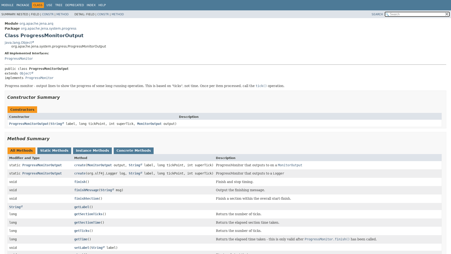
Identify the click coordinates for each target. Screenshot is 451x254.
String (56, 124)
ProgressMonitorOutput (29, 124)
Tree (58, 5)
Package (22, 5)
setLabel (81, 248)
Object (25, 73)
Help (102, 5)
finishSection (86, 198)
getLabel (81, 207)
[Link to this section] (63, 97)
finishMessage (86, 190)
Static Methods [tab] (54, 150)
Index (91, 5)
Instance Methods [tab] (92, 150)
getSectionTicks (88, 214)
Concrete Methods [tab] (134, 150)
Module (7, 5)
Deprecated (74, 5)
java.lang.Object (18, 42)
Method (62, 14)
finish (80, 182)
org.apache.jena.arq (36, 23)
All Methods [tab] (21, 150)
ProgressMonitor (19, 58)
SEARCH (377, 14)
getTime (80, 239)
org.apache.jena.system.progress (48, 28)
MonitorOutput (149, 124)
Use (49, 5)
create (80, 165)
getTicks (81, 231)
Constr (48, 14)
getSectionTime (87, 222)
